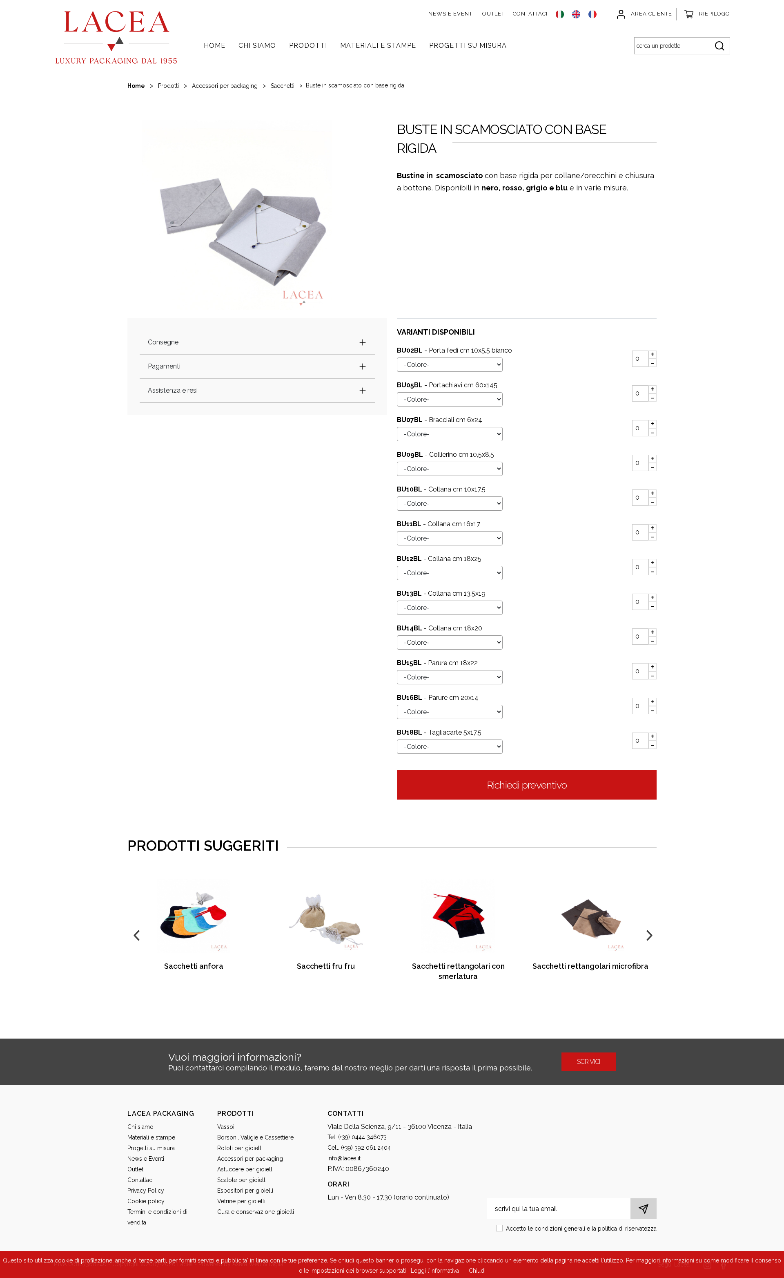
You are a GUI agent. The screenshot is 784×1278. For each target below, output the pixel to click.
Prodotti (308, 45)
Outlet (493, 14)
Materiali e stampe (378, 45)
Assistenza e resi (173, 390)
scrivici (588, 1062)
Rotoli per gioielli (240, 1148)
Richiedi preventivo (527, 785)
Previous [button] (135, 934)
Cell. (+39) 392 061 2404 (359, 1147)
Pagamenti (164, 366)
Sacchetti (282, 86)
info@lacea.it (344, 1158)
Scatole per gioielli (242, 1180)
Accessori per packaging (225, 86)
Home (214, 45)
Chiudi (477, 1270)
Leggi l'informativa (435, 1270)
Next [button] (648, 934)
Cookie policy (146, 1201)
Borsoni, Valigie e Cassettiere (255, 1137)
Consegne (163, 342)
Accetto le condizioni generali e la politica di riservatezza (581, 1228)
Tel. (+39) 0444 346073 (357, 1137)
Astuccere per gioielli (245, 1169)
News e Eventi (451, 14)
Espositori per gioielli (245, 1190)
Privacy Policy (145, 1190)
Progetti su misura (468, 45)
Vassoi (225, 1127)
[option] (237, 215)
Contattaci (530, 14)
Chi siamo (257, 45)
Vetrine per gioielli (241, 1201)
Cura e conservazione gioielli (255, 1212)
